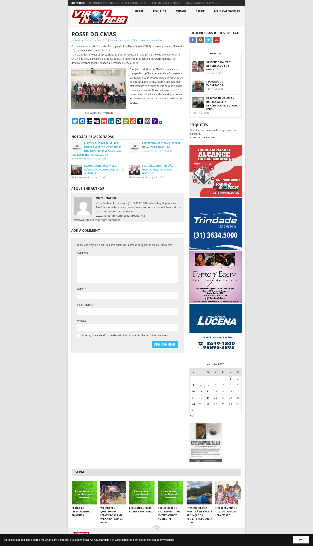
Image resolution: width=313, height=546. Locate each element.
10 (193, 391)
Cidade (181, 11)
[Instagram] (200, 40)
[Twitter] (208, 40)
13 (215, 391)
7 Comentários (149, 151)
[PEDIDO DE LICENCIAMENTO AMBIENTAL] (84, 492)
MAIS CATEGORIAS (227, 11)
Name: (81, 288)
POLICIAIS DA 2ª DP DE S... (166, 3)
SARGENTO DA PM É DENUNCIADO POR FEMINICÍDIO (218, 66)
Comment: (83, 252)
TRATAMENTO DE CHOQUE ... (103, 3)
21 (223, 397)
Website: (82, 320)
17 (193, 397)
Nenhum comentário (151, 40)
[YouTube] (216, 40)
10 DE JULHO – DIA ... (136, 3)
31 (193, 410)
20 (215, 397)
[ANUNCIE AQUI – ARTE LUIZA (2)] (215, 196)
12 (208, 391)
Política (159, 11)
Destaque (124, 40)
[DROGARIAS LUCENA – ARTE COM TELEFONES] (215, 355)
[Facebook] (192, 40)
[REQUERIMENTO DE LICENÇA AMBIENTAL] (142, 492)
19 (208, 397)
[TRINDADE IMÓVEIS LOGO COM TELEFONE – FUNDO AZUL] (215, 249)
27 (215, 404)
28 (223, 404)
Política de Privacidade (160, 539)
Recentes (216, 53)
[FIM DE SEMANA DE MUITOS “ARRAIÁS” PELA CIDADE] (228, 492)
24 (193, 404)
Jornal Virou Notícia (81, 40)
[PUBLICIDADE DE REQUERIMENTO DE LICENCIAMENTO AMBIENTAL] (170, 492)
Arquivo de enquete (203, 137)
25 (200, 404)
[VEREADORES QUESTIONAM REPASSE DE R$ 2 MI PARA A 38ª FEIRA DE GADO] (113, 492)
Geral (139, 11)
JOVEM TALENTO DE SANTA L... (201, 3)
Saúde (200, 11)
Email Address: (86, 304)
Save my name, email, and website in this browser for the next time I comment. (125, 335)
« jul (191, 415)
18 (200, 397)
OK (300, 540)
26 (208, 404)
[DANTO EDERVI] (215, 302)
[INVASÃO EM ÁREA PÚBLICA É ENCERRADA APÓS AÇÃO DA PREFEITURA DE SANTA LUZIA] (199, 492)
